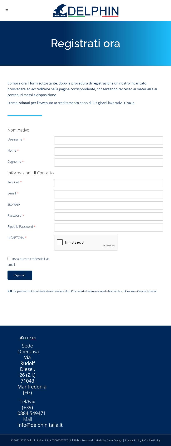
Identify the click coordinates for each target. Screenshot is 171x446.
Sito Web (14, 204)
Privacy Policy (133, 440)
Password (16, 215)
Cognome (16, 161)
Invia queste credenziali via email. (28, 262)
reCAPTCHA (17, 237)
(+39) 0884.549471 (32, 410)
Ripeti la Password (22, 226)
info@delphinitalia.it (40, 425)
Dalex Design (114, 440)
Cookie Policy (152, 440)
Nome (13, 150)
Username (16, 139)
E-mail (13, 193)
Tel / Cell (15, 182)
